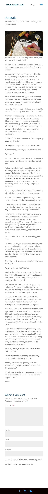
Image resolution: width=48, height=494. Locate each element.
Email (7, 439)
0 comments (11, 24)
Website (8, 449)
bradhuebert (12, 21)
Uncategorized (36, 21)
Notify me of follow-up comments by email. (25, 459)
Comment (9, 405)
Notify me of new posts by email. (21, 464)
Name (7, 430)
